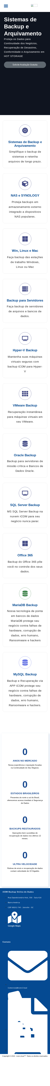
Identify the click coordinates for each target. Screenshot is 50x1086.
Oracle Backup (25, 455)
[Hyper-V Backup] (25, 338)
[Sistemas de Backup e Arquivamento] (25, 130)
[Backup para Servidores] (25, 289)
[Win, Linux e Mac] (25, 239)
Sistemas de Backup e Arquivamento (25, 144)
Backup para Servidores (25, 300)
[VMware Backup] (25, 393)
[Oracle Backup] (25, 444)
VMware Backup (25, 405)
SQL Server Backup (25, 505)
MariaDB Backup (25, 605)
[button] (6, 6)
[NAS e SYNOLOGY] (25, 183)
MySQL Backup (25, 674)
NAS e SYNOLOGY (25, 195)
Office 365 (25, 555)
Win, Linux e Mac (25, 250)
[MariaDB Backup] (25, 593)
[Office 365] (25, 543)
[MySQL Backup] (25, 662)
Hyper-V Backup (25, 350)
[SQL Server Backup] (25, 493)
